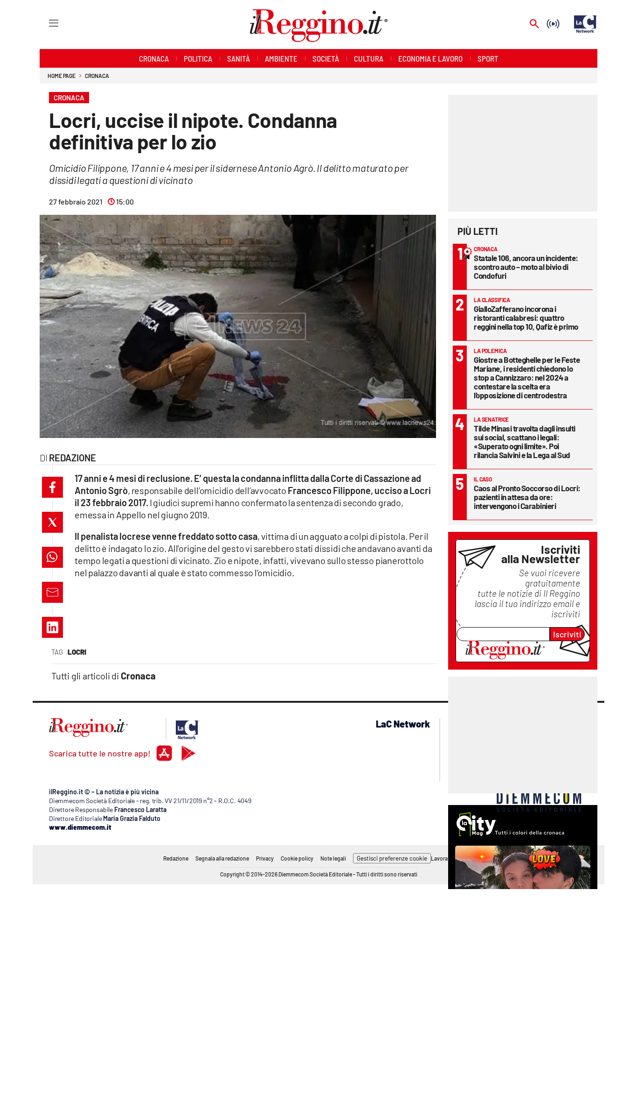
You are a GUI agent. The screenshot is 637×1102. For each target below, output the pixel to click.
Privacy (265, 858)
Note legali (333, 858)
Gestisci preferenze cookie (392, 858)
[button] (52, 487)
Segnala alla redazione (222, 858)
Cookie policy (297, 858)
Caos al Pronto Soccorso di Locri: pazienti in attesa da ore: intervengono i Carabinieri (527, 496)
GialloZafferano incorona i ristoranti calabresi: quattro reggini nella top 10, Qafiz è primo (526, 317)
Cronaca (97, 75)
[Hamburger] (45, 22)
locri (77, 652)
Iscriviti (567, 634)
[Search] (534, 24)
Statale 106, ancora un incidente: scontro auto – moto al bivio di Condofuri (526, 266)
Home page (62, 75)
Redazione (175, 858)
